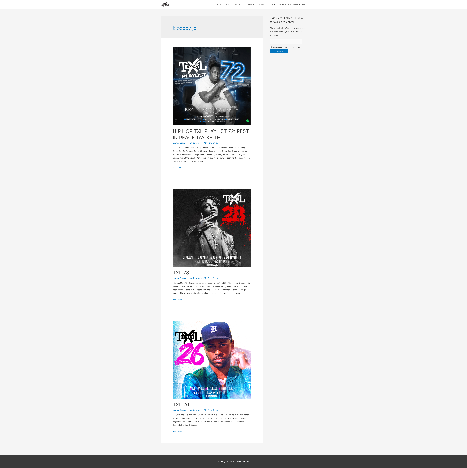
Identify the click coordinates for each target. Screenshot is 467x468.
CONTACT (262, 4)
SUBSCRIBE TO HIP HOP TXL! (292, 4)
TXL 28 (181, 273)
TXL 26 (181, 405)
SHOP (272, 4)
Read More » (178, 167)
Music (192, 143)
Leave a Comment (180, 143)
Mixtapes (200, 143)
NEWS (229, 4)
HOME (220, 4)
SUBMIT (250, 4)
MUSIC (238, 4)
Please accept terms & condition (286, 47)
